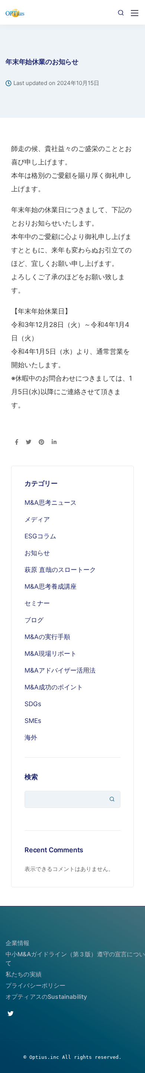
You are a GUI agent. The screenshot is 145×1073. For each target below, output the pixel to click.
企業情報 (18, 943)
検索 (31, 777)
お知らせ (37, 553)
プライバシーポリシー (36, 985)
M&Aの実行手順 (47, 637)
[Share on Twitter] (28, 442)
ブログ (34, 620)
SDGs (33, 704)
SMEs (33, 720)
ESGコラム (40, 536)
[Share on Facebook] (16, 442)
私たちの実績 (24, 974)
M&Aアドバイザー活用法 (60, 670)
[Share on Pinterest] (41, 442)
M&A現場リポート (51, 653)
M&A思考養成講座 (51, 586)
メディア (37, 519)
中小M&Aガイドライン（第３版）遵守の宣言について (75, 958)
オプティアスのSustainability (46, 996)
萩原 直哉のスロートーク (60, 569)
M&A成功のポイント (54, 687)
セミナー (37, 603)
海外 (31, 737)
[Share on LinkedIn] (54, 442)
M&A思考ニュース (51, 502)
